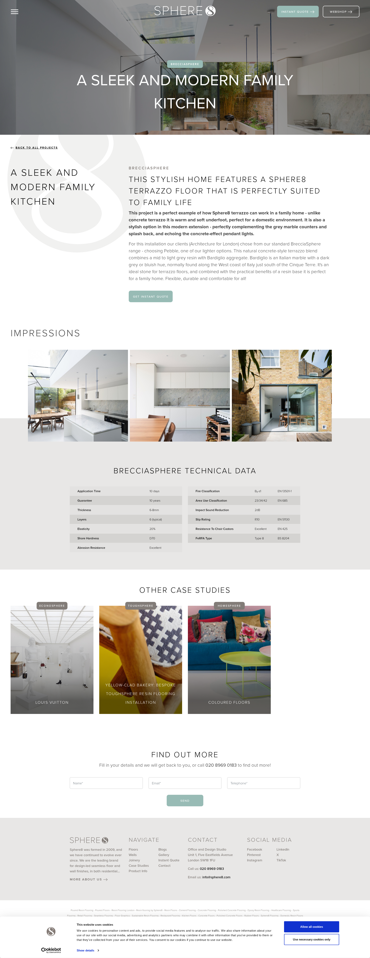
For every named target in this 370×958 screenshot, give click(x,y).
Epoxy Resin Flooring (258, 910)
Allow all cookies (311, 926)
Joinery (134, 860)
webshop (339, 11)
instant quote (295, 11)
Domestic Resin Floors (291, 915)
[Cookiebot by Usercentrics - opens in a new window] (51, 950)
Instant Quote (168, 860)
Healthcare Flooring (281, 910)
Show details (85, 950)
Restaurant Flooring (170, 915)
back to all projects (37, 148)
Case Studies (139, 865)
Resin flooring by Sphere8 (149, 910)
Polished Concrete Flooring (232, 910)
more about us (86, 879)
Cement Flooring (187, 910)
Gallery (163, 854)
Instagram (254, 860)
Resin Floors (170, 910)
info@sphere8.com (216, 877)
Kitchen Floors (189, 915)
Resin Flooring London (123, 910)
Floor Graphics (122, 915)
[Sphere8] (185, 11)
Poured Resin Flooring (82, 910)
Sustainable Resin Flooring (145, 915)
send (184, 800)
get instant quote (150, 296)
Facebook (254, 849)
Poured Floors (102, 910)
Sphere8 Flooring (269, 915)
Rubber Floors (251, 915)
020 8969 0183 (212, 868)
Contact (164, 865)
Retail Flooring (84, 915)
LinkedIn (283, 849)
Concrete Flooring (207, 910)
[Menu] (21, 11)
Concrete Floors (206, 915)
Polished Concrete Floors (229, 915)
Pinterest (254, 854)
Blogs (162, 849)
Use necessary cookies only (311, 939)
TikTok (281, 860)
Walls (133, 854)
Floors (133, 849)
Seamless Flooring (103, 915)
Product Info (138, 870)
